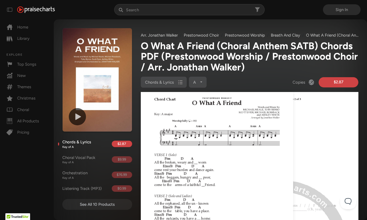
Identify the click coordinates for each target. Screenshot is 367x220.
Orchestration (75, 175)
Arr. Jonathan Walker (159, 35)
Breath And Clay (285, 35)
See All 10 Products (97, 204)
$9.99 (122, 159)
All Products (28, 121)
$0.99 (121, 188)
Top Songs (26, 64)
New (21, 75)
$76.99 (122, 175)
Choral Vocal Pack (78, 159)
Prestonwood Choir (201, 35)
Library (23, 38)
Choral (23, 109)
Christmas (26, 98)
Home (22, 27)
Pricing (23, 132)
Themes (24, 86)
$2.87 (121, 144)
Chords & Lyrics (76, 144)
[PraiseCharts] (36, 9)
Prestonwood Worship (245, 35)
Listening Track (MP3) (82, 188)
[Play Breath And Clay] (77, 116)
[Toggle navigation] (9, 9)
